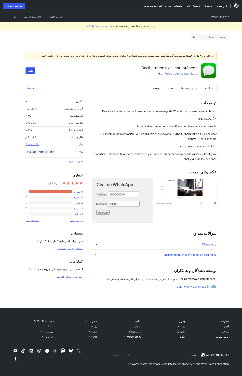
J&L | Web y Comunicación (173, 73)
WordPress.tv (132, 336)
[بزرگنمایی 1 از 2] (212, 182)
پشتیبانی (30, 88)
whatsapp (31, 152)
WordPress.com (44, 321)
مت (50, 326)
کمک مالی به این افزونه (70, 276)
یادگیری (137, 321)
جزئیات (209, 88)
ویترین (182, 321)
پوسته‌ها (181, 326)
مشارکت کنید (91, 321)
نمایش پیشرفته (74, 161)
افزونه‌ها (181, 331)
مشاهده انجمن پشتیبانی (70, 248)
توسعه (156, 88)
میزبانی (225, 331)
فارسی (194, 355)
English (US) (32, 144)
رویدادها (93, 326)
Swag (93, 336)
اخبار (226, 326)
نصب (171, 88)
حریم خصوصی (222, 336)
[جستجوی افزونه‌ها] (194, 37)
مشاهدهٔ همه (32, 220)
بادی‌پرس (48, 336)
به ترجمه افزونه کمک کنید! (99, 26)
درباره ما (224, 321)
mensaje (43, 152)
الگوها (182, 336)
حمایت (92, 331)
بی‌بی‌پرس (47, 331)
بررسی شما (76, 220)
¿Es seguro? (209, 244)
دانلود (30, 70)
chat (52, 152)
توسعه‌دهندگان (134, 331)
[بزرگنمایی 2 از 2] (148, 182)
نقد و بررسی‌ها (189, 88)
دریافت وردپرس (14, 5)
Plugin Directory (220, 16)
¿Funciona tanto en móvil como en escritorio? (188, 254)
